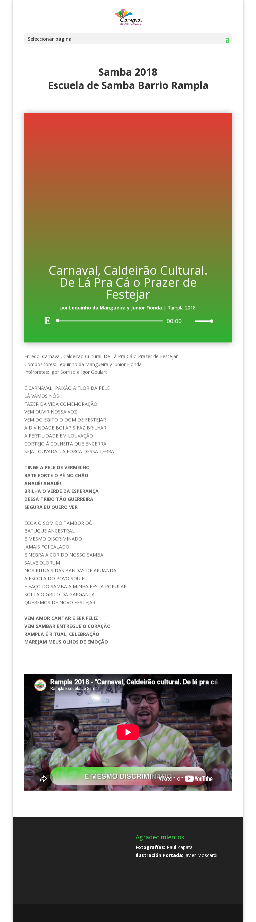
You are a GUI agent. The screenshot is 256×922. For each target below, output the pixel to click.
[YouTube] (131, 913)
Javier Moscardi (200, 855)
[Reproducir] (47, 320)
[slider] (202, 321)
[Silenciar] (189, 321)
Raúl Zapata (180, 847)
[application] (128, 320)
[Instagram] (145, 913)
